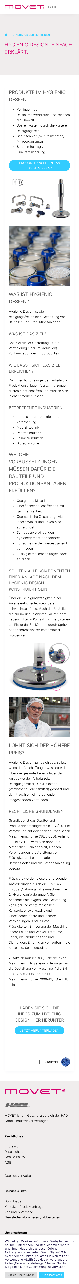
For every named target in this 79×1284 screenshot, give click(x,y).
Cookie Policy (15, 1157)
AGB (8, 1162)
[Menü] (72, 7)
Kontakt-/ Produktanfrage (24, 1207)
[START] (6, 34)
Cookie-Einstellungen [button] (21, 1274)
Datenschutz (14, 1152)
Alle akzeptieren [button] (52, 1274)
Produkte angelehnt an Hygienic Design (39, 165)
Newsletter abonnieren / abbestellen (32, 1217)
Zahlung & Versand (19, 1212)
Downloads (13, 1201)
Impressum (13, 1146)
